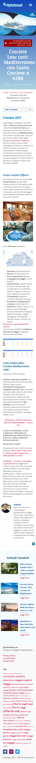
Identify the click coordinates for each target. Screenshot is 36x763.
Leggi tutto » (25, 578)
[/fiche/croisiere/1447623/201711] (18, 266)
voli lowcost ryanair (22, 743)
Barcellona (15, 140)
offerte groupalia (9, 701)
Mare (20, 43)
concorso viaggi (12, 680)
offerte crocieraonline (21, 696)
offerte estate (25, 698)
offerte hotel (21, 701)
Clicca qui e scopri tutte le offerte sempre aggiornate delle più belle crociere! (17, 453)
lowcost (27, 693)
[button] (30, 5)
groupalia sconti (14, 687)
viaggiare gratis (16, 733)
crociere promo (18, 684)
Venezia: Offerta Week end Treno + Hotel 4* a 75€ (27, 607)
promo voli (14, 723)
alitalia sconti (18, 673)
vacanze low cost (13, 729)
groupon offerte (16, 690)
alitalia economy (8, 673)
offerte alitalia (9, 696)
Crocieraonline (18, 41)
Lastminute (13, 43)
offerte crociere (11, 698)
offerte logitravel (22, 704)
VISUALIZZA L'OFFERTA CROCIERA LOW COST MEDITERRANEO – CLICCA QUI (18, 422)
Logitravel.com (9, 464)
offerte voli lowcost (19, 715)
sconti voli (20, 726)
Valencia (25, 140)
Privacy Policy (9, 656)
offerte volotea (19, 721)
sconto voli (30, 726)
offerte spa (6, 708)
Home (5, 93)
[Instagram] (11, 751)
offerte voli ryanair (9, 718)
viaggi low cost (18, 736)
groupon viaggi (17, 693)
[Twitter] (17, 751)
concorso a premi (14, 676)
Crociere (27, 41)
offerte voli (11, 711)
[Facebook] (5, 751)
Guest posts (8, 661)
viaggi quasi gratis (19, 739)
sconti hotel (11, 726)
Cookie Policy (9, 658)
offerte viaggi (18, 708)
